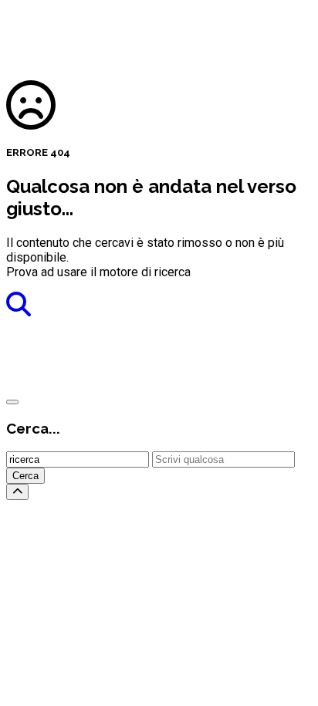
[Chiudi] (12, 402)
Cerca (25, 475)
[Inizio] (17, 492)
